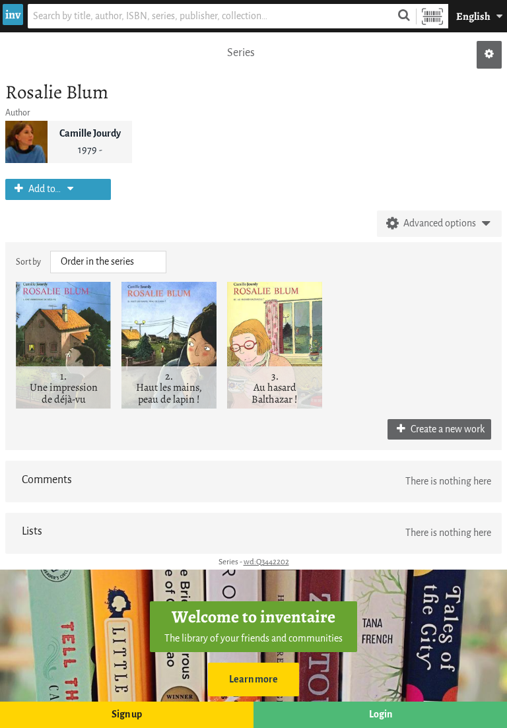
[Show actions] (489, 55)
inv (12, 14)
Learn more (253, 679)
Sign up (127, 714)
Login (380, 714)
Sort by (28, 261)
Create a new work (447, 429)
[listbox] (108, 262)
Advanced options (439, 223)
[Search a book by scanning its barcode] (432, 16)
